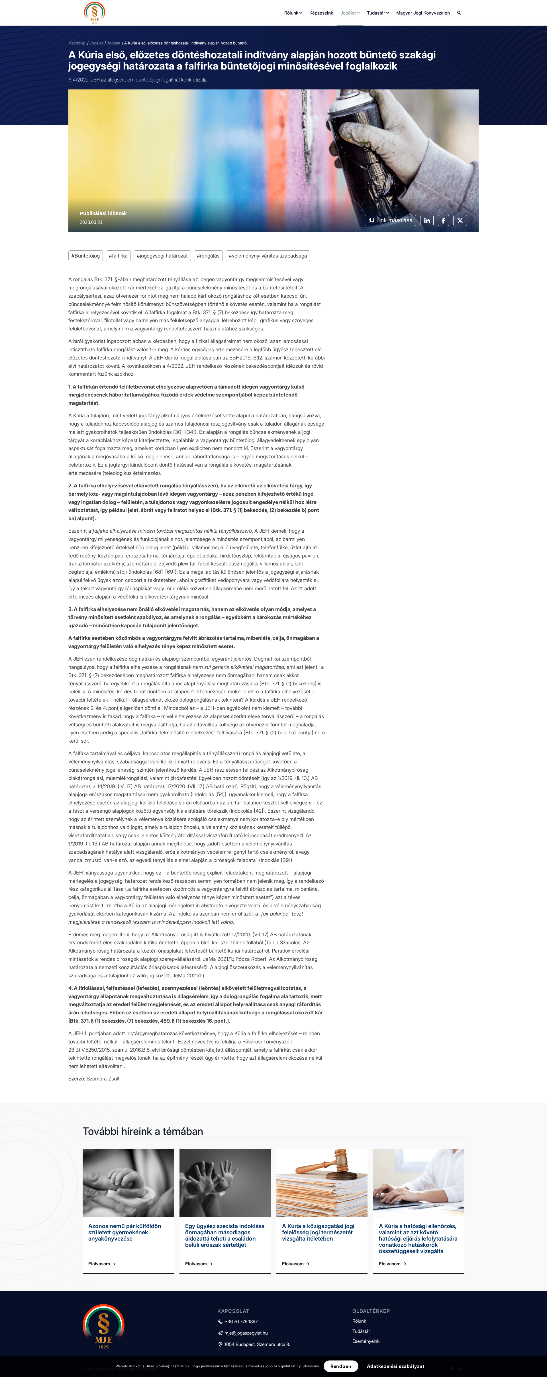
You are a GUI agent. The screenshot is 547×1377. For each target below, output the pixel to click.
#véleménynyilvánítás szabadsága (268, 256)
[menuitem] (293, 12)
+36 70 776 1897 (237, 1321)
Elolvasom (102, 1263)
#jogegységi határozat (162, 256)
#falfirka (118, 256)
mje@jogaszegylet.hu (242, 1333)
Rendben (341, 1366)
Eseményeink (365, 1341)
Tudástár (361, 1331)
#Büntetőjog (86, 256)
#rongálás (208, 256)
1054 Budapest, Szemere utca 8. (253, 1344)
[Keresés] (459, 12)
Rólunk (359, 1321)
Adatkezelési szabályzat (395, 1366)
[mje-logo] (95, 12)
